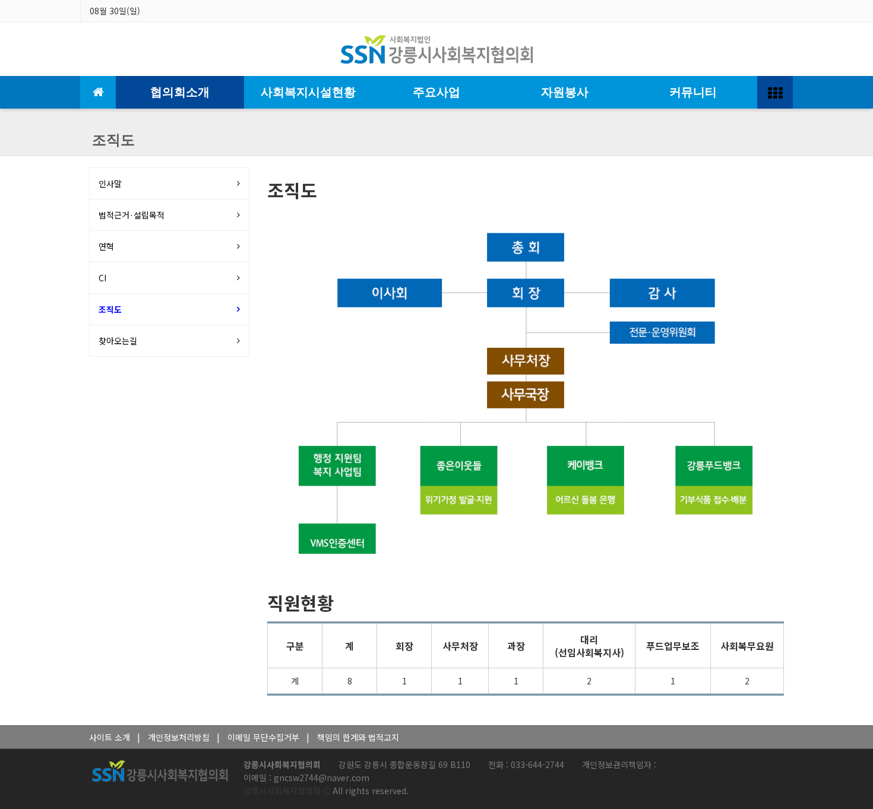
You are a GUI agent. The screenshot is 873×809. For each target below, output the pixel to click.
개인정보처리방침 (179, 737)
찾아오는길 (118, 341)
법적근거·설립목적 (132, 215)
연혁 (106, 246)
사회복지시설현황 (308, 92)
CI (102, 278)
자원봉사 (565, 92)
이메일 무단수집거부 (263, 737)
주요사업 (436, 92)
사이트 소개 (109, 737)
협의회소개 (180, 92)
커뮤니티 (693, 92)
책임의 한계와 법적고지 (358, 737)
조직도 (110, 309)
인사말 (110, 183)
